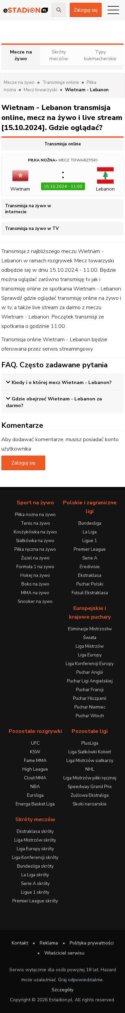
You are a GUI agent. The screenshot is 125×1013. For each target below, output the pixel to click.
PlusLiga (89, 743)
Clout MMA (35, 778)
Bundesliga (89, 523)
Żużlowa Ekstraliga (90, 795)
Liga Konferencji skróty (35, 857)
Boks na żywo (35, 584)
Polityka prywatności (92, 943)
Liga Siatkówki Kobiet (89, 752)
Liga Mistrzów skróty (35, 840)
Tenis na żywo (35, 523)
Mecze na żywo (21, 55)
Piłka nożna (41, 160)
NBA (35, 786)
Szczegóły (62, 990)
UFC (35, 743)
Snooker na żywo (35, 601)
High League (35, 769)
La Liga (90, 532)
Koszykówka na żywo (35, 532)
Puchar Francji (90, 689)
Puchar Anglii (89, 672)
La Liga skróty (35, 875)
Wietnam (20, 188)
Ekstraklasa (89, 575)
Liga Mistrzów (90, 646)
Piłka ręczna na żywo (35, 549)
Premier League (90, 549)
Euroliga (35, 795)
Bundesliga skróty (35, 866)
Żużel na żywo (35, 558)
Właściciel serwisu (64, 953)
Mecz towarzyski (77, 160)
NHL (89, 769)
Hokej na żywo (35, 575)
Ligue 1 (89, 540)
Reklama (49, 943)
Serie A (89, 558)
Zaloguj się (86, 10)
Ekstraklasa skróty (35, 831)
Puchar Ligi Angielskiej (90, 681)
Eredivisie (90, 566)
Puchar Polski (89, 584)
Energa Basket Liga (35, 804)
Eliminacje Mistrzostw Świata (90, 633)
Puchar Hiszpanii (89, 698)
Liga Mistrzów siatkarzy (89, 760)
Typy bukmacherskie (100, 55)
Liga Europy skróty (35, 849)
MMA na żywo (35, 593)
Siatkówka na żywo (35, 540)
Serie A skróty (35, 883)
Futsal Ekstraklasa (90, 593)
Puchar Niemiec (89, 707)
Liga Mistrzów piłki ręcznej (89, 778)
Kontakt (20, 943)
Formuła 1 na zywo (35, 566)
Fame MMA (35, 760)
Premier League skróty (35, 901)
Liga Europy (90, 655)
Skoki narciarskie (90, 804)
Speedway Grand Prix (90, 786)
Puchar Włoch (90, 716)
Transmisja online (62, 144)
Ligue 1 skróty (35, 892)
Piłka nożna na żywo (35, 514)
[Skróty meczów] (25, 10)
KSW (35, 752)
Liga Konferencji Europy (90, 663)
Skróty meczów (58, 55)
